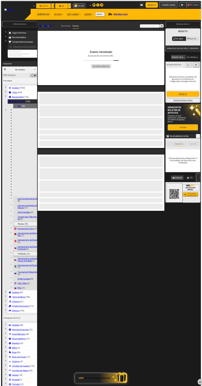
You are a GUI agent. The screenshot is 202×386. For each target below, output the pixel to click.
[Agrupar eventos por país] (35, 85)
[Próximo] (46, 151)
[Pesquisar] (162, 26)
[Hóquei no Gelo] (45, 26)
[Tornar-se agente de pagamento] (141, 5)
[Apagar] (161, 151)
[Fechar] (198, 202)
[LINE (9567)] (40, 26)
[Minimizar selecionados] (31, 85)
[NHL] (50, 26)
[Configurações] (182, 5)
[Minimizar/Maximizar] (198, 161)
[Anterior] (34, 46)
